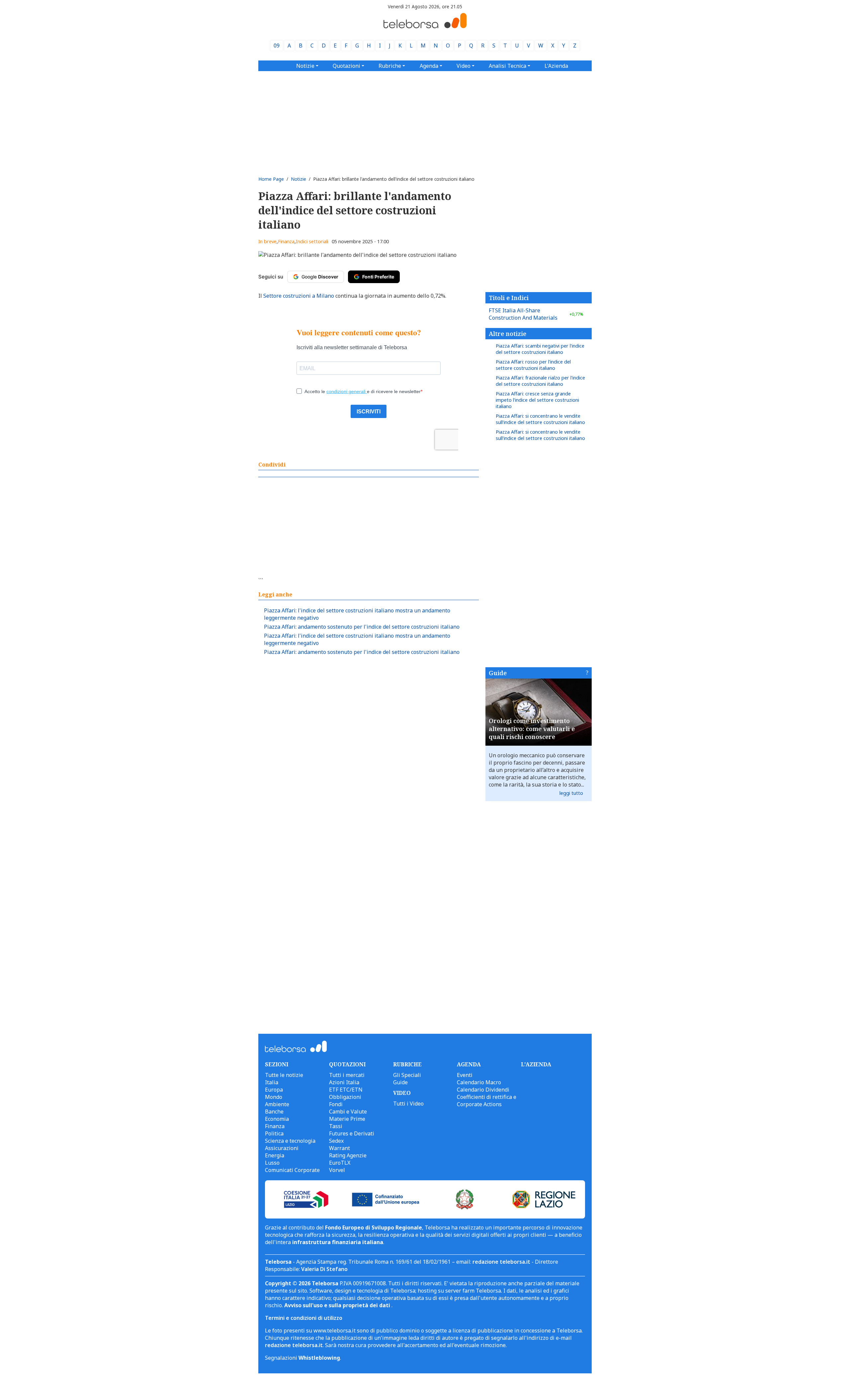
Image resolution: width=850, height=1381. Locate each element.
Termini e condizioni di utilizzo (303, 1318)
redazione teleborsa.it (501, 1261)
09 (277, 45)
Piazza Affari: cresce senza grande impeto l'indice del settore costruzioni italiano (537, 399)
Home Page (271, 179)
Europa (274, 1089)
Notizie (298, 179)
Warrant (339, 1148)
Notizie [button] (305, 65)
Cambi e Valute (348, 1111)
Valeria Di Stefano (324, 1269)
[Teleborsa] (425, 26)
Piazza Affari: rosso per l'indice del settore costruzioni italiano (533, 365)
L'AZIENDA (536, 1064)
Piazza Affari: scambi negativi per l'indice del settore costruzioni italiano (540, 349)
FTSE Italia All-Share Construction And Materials (536, 314)
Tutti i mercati (347, 1075)
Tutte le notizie (284, 1075)
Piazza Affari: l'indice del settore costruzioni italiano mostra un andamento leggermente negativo (357, 614)
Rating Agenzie (348, 1155)
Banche (274, 1111)
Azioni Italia (344, 1082)
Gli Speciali (407, 1075)
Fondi (336, 1104)
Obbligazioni (345, 1097)
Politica (274, 1133)
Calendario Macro (479, 1082)
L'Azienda (556, 65)
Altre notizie (507, 334)
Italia (271, 1082)
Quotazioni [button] (346, 65)
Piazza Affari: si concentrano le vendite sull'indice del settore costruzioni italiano (540, 419)
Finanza (286, 241)
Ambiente (277, 1104)
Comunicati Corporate (292, 1170)
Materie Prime (347, 1118)
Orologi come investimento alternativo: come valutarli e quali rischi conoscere (532, 729)
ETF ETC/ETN (346, 1089)
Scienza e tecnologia (290, 1140)
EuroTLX (339, 1162)
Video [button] (463, 65)
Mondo (273, 1097)
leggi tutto (571, 793)
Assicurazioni (281, 1148)
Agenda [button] (429, 65)
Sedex (336, 1140)
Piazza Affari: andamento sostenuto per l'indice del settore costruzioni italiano (362, 626)
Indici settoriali (312, 241)
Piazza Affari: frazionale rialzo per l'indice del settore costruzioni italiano (540, 380)
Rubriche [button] (390, 65)
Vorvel (337, 1170)
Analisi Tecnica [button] (507, 65)
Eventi (464, 1075)
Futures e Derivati (351, 1133)
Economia (277, 1118)
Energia (274, 1155)
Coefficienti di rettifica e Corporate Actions (486, 1100)
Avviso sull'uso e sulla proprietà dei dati (337, 1305)
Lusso (272, 1162)
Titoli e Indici (509, 298)
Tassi (335, 1126)
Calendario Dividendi (483, 1089)
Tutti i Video (408, 1103)
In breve (267, 241)
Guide (498, 673)
